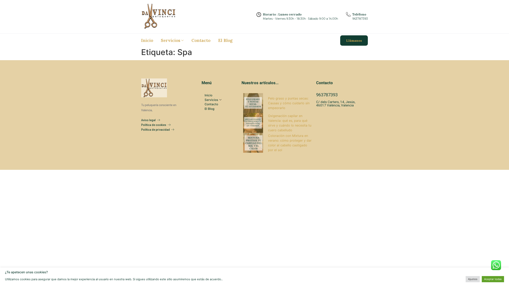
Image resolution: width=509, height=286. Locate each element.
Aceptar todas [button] (493, 279)
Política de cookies (153, 125)
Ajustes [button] (472, 279)
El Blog (225, 40)
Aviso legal (148, 120)
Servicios (170, 40)
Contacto (200, 40)
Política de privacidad (155, 129)
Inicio (147, 40)
